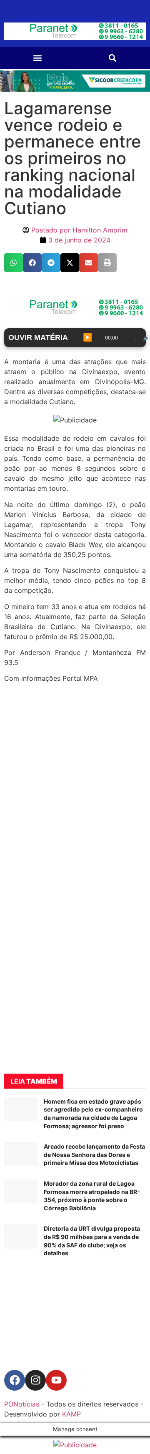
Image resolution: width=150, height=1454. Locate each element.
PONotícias (21, 1404)
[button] (38, 58)
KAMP (71, 1414)
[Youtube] (56, 1380)
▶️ (87, 337)
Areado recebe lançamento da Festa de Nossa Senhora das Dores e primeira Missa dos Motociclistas (94, 1154)
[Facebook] (14, 1380)
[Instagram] (35, 1380)
